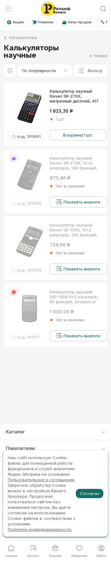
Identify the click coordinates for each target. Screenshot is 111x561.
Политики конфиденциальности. (40, 529)
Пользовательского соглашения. (41, 479)
